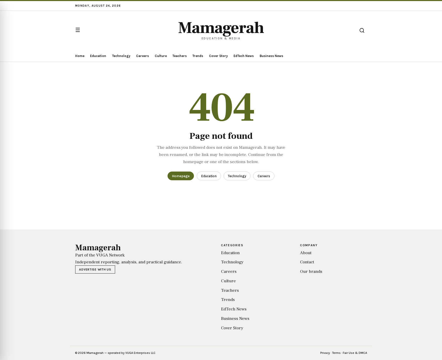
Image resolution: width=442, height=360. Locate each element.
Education (98, 56)
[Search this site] (362, 30)
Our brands (311, 271)
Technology (121, 56)
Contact (307, 262)
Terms (336, 353)
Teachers (179, 56)
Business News (271, 56)
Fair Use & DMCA (355, 353)
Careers (142, 56)
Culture (161, 56)
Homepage (181, 176)
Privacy (325, 353)
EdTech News (244, 56)
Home (79, 56)
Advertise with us (95, 269)
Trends (197, 56)
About (306, 253)
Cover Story (218, 56)
